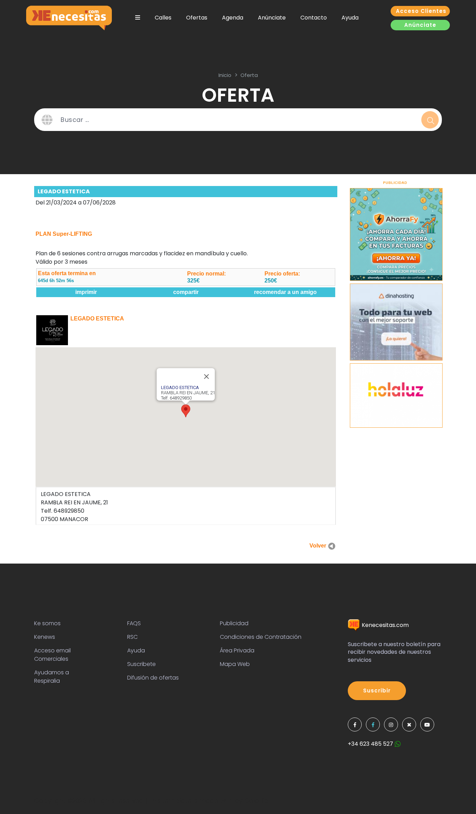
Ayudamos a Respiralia (51, 676)
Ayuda (350, 18)
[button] (185, 410)
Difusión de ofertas (153, 678)
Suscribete (141, 664)
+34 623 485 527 (371, 744)
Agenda (232, 18)
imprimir (86, 292)
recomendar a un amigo (285, 292)
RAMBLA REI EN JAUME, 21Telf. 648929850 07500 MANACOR (74, 506)
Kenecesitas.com (384, 625)
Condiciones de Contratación (260, 637)
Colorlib (256, 800)
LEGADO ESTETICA (64, 191)
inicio (224, 75)
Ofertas (196, 18)
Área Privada (237, 650)
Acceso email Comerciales (52, 654)
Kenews (44, 637)
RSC (132, 637)
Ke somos (47, 623)
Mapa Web (235, 664)
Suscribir (377, 690)
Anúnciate (272, 18)
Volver (318, 546)
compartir (186, 292)
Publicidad (234, 623)
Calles (163, 18)
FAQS (134, 623)
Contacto (313, 18)
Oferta (249, 75)
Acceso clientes (421, 11)
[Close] (206, 376)
